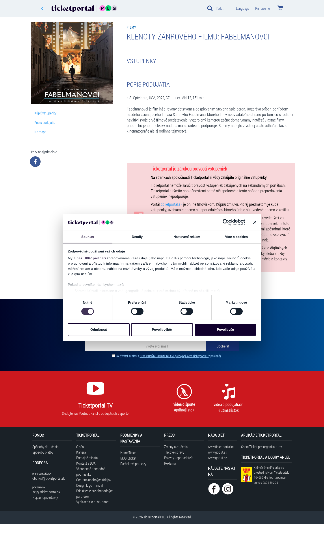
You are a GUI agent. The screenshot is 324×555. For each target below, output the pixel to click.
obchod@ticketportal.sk (48, 478)
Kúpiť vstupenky (45, 113)
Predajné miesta (87, 457)
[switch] (137, 311)
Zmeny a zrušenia (176, 446)
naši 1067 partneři (91, 258)
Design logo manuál (89, 485)
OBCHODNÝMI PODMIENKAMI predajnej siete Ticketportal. (174, 356)
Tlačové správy (174, 452)
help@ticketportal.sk (46, 492)
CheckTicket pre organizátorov (261, 446)
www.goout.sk (217, 452)
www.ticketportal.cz (221, 446)
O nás (80, 446)
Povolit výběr (162, 329)
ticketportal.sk (171, 204)
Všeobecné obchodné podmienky (90, 471)
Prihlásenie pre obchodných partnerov (95, 493)
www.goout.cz (217, 457)
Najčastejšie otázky (45, 497)
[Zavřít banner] (254, 222)
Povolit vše (225, 329)
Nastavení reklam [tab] (186, 237)
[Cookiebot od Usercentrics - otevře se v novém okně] (226, 222)
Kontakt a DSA (86, 463)
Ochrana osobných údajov (93, 479)
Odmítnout (98, 329)
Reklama (170, 463)
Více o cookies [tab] (236, 237)
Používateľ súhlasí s (168, 356)
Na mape (40, 131)
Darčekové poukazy (133, 463)
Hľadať (218, 8)
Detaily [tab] (137, 237)
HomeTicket (128, 452)
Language (242, 8)
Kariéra (81, 452)
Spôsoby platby (42, 452)
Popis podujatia (44, 122)
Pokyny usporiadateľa (178, 457)
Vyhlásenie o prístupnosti (93, 501)
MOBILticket (128, 458)
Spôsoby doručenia (45, 446)
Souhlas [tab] (87, 237)
